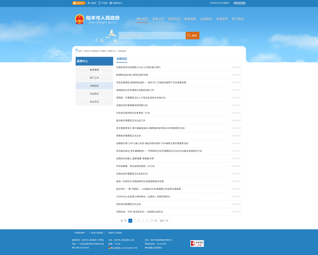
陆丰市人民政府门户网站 (95, 51)
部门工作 (94, 78)
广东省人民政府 (96, 233)
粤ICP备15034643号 (80, 248)
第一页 (124, 221)
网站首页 (143, 19)
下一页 (154, 221)
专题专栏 (222, 19)
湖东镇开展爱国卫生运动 (128, 204)
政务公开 (158, 19)
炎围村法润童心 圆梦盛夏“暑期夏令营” (135, 158)
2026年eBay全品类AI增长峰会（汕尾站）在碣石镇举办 (143, 196)
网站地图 (149, 248)
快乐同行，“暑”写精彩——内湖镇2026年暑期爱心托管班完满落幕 (148, 189)
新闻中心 (112, 51)
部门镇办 (238, 19)
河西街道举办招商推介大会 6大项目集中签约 (138, 67)
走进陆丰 (206, 19)
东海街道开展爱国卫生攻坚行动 (132, 173)
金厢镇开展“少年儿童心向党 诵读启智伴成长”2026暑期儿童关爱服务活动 (152, 143)
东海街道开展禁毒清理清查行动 (132, 105)
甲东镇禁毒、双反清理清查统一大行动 (135, 166)
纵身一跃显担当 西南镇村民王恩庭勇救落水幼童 (140, 181)
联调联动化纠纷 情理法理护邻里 (132, 75)
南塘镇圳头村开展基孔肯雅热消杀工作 (135, 90)
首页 (80, 51)
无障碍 (93, 3)
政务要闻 (94, 70)
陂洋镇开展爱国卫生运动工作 (130, 120)
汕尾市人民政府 (115, 233)
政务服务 (190, 19)
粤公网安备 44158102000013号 (124, 248)
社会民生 (94, 93)
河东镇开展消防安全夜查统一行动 (133, 113)
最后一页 (164, 221)
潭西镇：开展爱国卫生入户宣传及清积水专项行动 (140, 97)
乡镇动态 (122, 51)
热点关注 (94, 101)
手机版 (104, 3)
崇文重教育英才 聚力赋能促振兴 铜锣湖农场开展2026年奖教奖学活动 (150, 128)
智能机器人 (117, 3)
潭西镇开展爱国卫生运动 (128, 135)
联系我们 (158, 248)
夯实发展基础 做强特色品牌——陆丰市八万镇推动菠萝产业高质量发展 (151, 82)
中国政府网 (79, 233)
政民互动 (174, 19)
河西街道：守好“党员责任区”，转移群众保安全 (139, 212)
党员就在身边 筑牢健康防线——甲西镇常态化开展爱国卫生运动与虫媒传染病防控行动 (159, 151)
